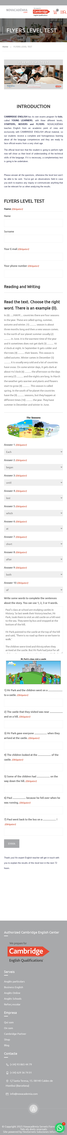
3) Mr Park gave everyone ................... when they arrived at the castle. (32, 735)
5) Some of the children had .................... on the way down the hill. (31, 779)
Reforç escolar (12, 1004)
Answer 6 (15, 521)
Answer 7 (15, 536)
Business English (13, 987)
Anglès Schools (12, 998)
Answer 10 (16, 582)
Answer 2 (15, 460)
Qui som (9, 1022)
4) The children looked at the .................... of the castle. (31, 757)
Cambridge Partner (15, 1033)
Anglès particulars (14, 981)
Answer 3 (15, 475)
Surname (9, 231)
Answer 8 (15, 552)
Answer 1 (15, 444)
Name (7, 215)
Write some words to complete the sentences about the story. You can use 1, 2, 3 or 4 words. (31, 600)
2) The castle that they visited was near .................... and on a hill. (33, 714)
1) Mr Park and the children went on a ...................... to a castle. (33, 692)
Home (5, 46)
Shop (7, 1039)
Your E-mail (16, 248)
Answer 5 (15, 506)
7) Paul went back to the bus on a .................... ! (30, 822)
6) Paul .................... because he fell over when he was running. (32, 800)
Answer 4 (15, 490)
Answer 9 (15, 567)
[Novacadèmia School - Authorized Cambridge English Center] (27, 11)
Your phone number (21, 265)
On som (8, 1028)
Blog (6, 1045)
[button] (60, 1128)
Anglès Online (12, 992)
